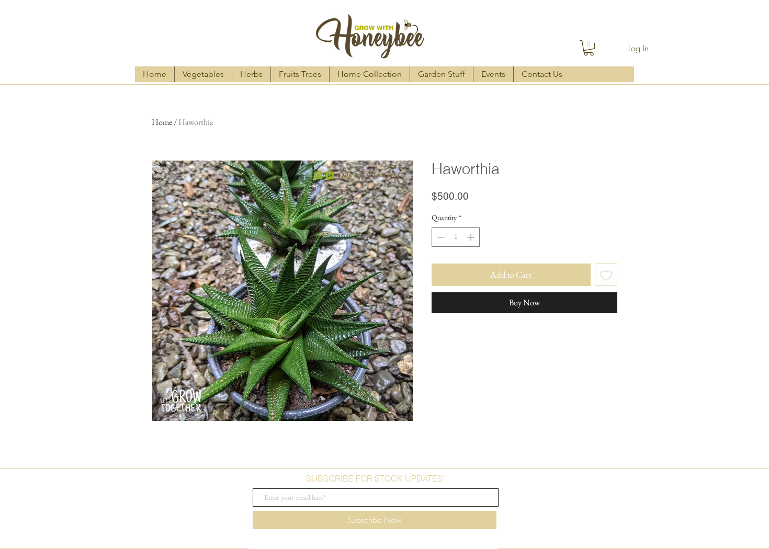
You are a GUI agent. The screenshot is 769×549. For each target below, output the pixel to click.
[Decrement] (439, 237)
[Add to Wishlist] (606, 275)
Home (162, 122)
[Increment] (471, 237)
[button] (589, 47)
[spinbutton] (455, 237)
